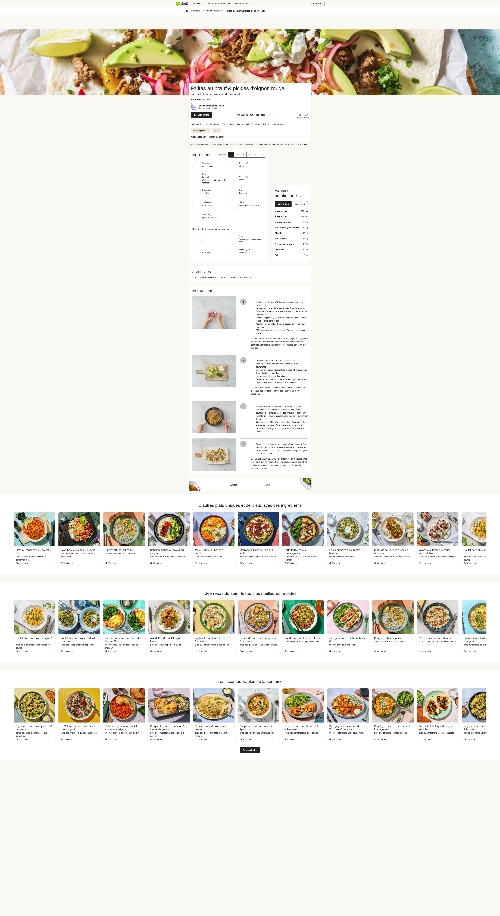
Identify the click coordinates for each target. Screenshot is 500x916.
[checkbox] (192, 100)
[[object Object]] (299, 115)
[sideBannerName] (291, 165)
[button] (231, 155)
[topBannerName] (250, 22)
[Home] (186, 11)
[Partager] (306, 115)
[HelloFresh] (182, 4)
